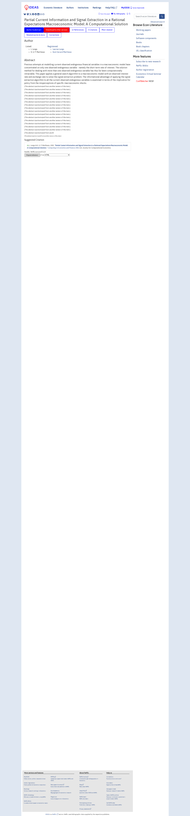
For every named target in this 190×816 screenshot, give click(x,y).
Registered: (52, 46)
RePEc (54, 814)
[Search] (162, 16)
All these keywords (109, 676)
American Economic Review (98, 233)
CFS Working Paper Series (95, 534)
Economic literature (53, 7)
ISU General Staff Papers (116, 585)
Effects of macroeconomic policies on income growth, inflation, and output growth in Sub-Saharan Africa (84, 470)
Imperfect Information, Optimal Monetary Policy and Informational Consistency (90, 374)
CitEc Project (51, 352)
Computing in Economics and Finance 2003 (100, 519)
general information (84, 717)
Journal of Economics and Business (38, 457)
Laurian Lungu (58, 49)
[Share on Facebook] (33, 14)
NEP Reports (64, 693)
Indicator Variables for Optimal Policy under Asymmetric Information (86, 568)
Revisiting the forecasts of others (67, 440)
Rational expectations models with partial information (86, 269)
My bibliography (119, 14)
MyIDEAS (132, 7)
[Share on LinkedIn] (38, 14)
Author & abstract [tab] (33, 30)
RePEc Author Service (116, 736)
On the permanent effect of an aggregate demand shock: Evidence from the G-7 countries (80, 612)
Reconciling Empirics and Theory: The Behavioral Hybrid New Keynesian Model (57, 622)
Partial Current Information (53, 676)
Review (118, 630)
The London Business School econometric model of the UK (105, 315)
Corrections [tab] (54, 35)
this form (103, 729)
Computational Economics (46, 480)
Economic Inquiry (97, 593)
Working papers (143, 30)
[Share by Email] (41, 14)
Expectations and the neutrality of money (60, 248)
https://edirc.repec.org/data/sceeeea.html (88, 745)
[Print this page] (43, 14)
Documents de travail (105, 660)
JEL (25, 680)
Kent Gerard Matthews (62, 52)
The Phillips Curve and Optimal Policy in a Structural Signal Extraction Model (75, 308)
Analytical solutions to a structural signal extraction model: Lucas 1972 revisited (76, 262)
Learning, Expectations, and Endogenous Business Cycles (79, 432)
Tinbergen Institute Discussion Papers (87, 652)
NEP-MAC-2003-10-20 (36, 698)
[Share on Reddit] (36, 14)
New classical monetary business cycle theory (59, 551)
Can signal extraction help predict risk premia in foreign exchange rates (72, 398)
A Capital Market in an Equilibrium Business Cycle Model (64, 288)
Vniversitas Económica (93, 622)
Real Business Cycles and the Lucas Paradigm (75, 593)
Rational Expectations (33, 676)
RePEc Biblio (142, 65)
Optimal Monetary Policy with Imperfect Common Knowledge (67, 519)
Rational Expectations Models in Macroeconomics (62, 502)
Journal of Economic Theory (85, 248)
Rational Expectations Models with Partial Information (78, 279)
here (96, 722)
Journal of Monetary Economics (115, 262)
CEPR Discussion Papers (95, 527)
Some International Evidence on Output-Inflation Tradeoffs (67, 233)
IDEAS (47, 814)
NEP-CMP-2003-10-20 (36, 695)
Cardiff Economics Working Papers (78, 204)
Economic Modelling (74, 192)
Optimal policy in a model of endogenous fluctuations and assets (63, 486)
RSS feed (70, 352)
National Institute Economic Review (106, 225)
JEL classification (144, 50)
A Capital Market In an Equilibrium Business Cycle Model (67, 298)
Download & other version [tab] (56, 30)
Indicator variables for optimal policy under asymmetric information (86, 558)
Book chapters (142, 46)
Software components (146, 38)
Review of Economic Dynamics (112, 308)
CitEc (28, 729)
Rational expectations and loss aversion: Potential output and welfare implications (90, 463)
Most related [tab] (107, 30)
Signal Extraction (72, 676)
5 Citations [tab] (92, 30)
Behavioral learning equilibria (63, 638)
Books (139, 42)
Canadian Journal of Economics (92, 413)
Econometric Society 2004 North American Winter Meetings (106, 541)
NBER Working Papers (92, 298)
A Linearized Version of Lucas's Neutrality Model (65, 413)
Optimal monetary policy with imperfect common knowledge (65, 509)
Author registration (145, 70)
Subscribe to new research (148, 61)
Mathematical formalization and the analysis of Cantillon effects (72, 494)
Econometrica (89, 288)
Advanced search (158, 22)
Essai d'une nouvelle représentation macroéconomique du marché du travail (71, 660)
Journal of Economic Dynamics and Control (105, 240)
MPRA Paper (103, 432)
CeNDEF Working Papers (82, 645)
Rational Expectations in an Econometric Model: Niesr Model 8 (72, 225)
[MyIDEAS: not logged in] (128, 14)
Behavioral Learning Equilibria (65, 645)
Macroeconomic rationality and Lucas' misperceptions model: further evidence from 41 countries (91, 455)
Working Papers (100, 279)
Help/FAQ (110, 7)
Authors (70, 7)
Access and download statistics (35, 707)
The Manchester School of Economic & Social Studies (54, 256)
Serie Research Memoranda (104, 494)
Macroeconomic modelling (90, 676)
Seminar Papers (113, 576)
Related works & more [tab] (35, 35)
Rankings (97, 7)
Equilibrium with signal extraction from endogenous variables (69, 240)
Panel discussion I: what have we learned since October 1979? (94, 630)
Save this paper (105, 14)
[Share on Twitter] (30, 14)
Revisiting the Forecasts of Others (69, 447)
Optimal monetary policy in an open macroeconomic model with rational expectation (78, 585)
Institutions (83, 7)
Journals (140, 34)
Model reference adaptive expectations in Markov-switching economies (87, 382)
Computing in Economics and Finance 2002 (63, 148)
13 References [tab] (78, 30)
